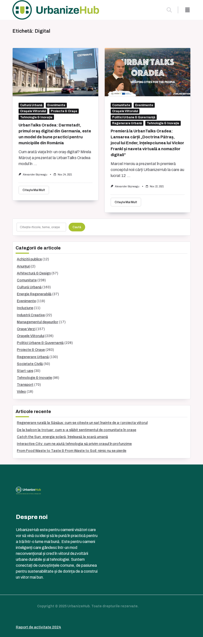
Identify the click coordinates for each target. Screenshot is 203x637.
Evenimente (56, 105)
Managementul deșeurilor (37, 322)
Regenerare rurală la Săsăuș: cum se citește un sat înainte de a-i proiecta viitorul (82, 423)
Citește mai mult (34, 190)
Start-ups (25, 371)
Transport (25, 385)
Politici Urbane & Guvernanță (133, 117)
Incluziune (25, 308)
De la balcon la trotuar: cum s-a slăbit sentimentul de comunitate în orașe (76, 430)
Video (21, 391)
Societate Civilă (30, 364)
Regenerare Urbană (127, 123)
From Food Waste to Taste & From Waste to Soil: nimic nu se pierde (71, 451)
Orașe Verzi (26, 329)
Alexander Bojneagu (35, 174)
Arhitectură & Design (34, 273)
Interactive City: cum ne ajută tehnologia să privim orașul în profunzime (74, 444)
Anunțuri (23, 266)
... (35, 164)
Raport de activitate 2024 (38, 627)
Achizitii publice (29, 259)
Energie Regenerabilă (34, 294)
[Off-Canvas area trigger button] (187, 10)
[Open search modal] (169, 10)
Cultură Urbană (31, 105)
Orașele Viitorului (33, 111)
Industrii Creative (31, 315)
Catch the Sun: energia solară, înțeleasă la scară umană (62, 437)
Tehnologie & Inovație (36, 117)
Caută (77, 227)
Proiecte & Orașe (64, 111)
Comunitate (121, 105)
